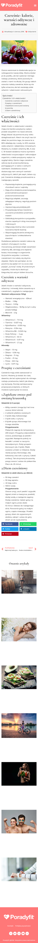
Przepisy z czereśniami (13, 103)
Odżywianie (32, 32)
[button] (35, 5)
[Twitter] (15, 933)
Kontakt (10, 926)
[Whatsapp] (27, 933)
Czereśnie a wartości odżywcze (16, 101)
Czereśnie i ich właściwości (14, 98)
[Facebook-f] (11, 933)
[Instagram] (19, 933)
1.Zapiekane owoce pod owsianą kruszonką (17, 107)
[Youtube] (23, 933)
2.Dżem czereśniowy (12, 110)
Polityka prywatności (23, 926)
